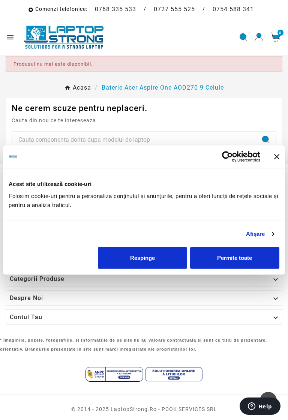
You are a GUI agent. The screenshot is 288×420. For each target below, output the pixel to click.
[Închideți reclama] (276, 156)
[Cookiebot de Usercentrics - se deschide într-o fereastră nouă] (227, 156)
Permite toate (234, 257)
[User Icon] (259, 37)
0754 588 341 (233, 9)
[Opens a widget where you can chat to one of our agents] (259, 407)
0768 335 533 (115, 9)
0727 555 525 (174, 9)
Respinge (142, 257)
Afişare (255, 234)
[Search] (266, 139)
